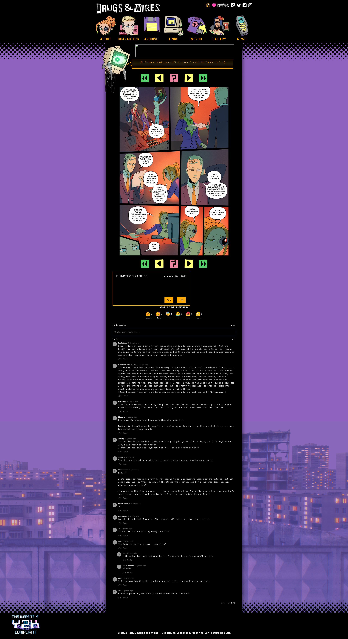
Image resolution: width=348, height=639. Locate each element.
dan (169, 300)
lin (181, 300)
